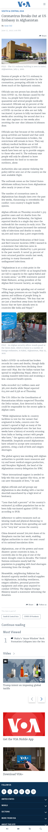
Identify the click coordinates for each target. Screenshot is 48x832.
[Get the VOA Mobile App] (24, 724)
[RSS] (27, 791)
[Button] (42, 35)
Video (7, 653)
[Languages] (29, 829)
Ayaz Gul (8, 26)
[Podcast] (33, 791)
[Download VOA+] (24, 759)
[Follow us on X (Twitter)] (9, 791)
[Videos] (18, 829)
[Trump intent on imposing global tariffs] (24, 671)
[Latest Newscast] (7, 829)
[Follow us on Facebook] (4, 791)
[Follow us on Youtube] (15, 791)
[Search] (41, 829)
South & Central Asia (13, 11)
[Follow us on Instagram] (21, 791)
